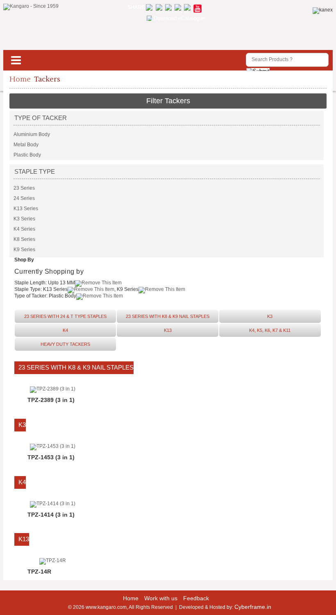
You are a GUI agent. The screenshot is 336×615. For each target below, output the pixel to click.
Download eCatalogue (179, 18)
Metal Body (26, 145)
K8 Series (24, 239)
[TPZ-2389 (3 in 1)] (52, 389)
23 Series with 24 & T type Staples (65, 316)
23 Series (24, 188)
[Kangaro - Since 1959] (31, 7)
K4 (65, 330)
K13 (168, 330)
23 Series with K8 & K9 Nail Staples (167, 316)
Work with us (160, 598)
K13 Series (26, 208)
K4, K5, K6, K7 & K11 (270, 330)
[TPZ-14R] (52, 560)
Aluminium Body (32, 134)
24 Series (24, 198)
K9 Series (24, 249)
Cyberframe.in (252, 607)
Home (20, 79)
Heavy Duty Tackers (65, 344)
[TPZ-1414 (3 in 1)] (52, 503)
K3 (269, 316)
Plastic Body (27, 155)
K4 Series (24, 229)
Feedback (196, 598)
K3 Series (24, 219)
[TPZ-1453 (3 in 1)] (52, 446)
